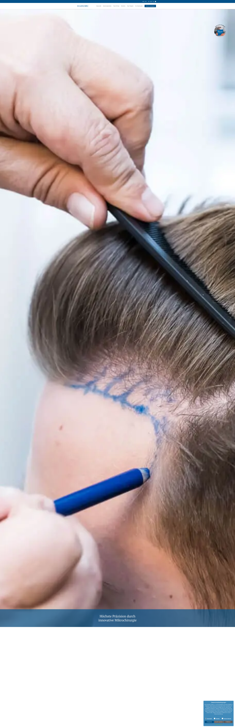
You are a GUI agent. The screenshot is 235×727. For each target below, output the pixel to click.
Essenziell (209, 718)
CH (145, 1)
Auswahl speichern (219, 721)
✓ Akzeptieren (209, 721)
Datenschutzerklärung (218, 713)
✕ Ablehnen (228, 721)
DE (143, 1)
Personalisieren (218, 724)
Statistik (218, 718)
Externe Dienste (227, 718)
